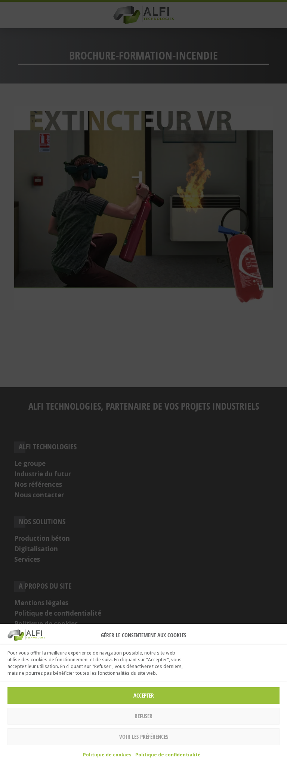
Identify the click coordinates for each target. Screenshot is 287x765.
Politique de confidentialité (168, 755)
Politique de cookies (107, 755)
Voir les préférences (143, 736)
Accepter (143, 695)
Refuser (143, 716)
